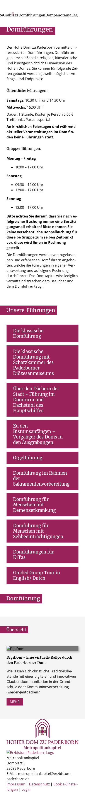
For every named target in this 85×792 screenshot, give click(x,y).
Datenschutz (40, 784)
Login (26, 789)
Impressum (16, 784)
